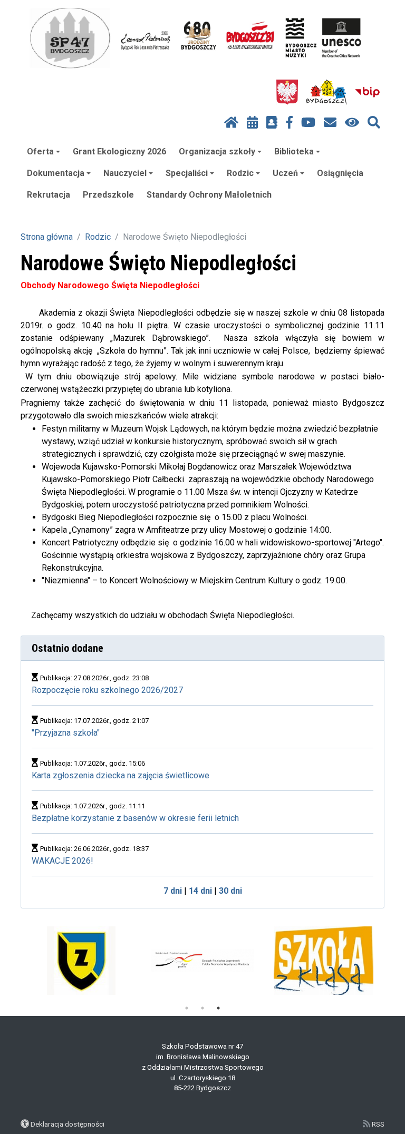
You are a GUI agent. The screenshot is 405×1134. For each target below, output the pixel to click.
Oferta (40, 151)
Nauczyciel (125, 173)
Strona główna (47, 237)
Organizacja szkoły (217, 151)
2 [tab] (202, 1008)
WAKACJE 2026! (62, 861)
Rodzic (240, 173)
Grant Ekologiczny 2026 (119, 151)
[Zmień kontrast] (352, 122)
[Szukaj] (373, 122)
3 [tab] (218, 1008)
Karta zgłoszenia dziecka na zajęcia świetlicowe (120, 775)
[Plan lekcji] (252, 122)
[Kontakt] (330, 122)
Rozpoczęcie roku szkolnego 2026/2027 (107, 690)
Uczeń (285, 173)
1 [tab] (186, 1008)
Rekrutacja (48, 195)
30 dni (230, 891)
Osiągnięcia (340, 173)
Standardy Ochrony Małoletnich (209, 195)
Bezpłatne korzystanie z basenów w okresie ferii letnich (135, 818)
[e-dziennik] (272, 122)
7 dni (172, 891)
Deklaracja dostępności (67, 1124)
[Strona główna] (231, 122)
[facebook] (289, 122)
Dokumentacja (55, 173)
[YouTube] (308, 122)
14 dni (200, 891)
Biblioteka (294, 151)
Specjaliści (187, 173)
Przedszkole (108, 195)
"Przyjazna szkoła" (66, 733)
